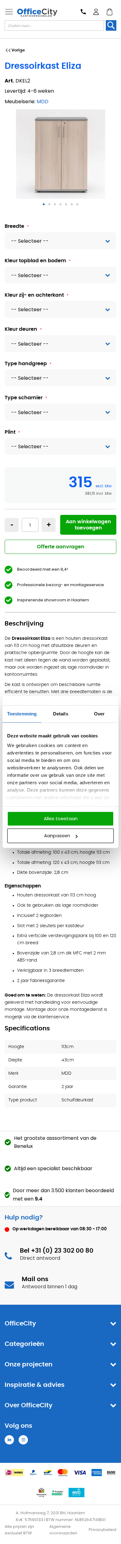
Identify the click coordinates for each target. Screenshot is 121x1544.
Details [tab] (60, 713)
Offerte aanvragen (60, 546)
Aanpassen (57, 835)
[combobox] (54, 25)
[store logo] (37, 12)
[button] (44, 204)
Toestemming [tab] (22, 713)
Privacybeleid (102, 1530)
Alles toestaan (61, 818)
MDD (42, 101)
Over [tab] (99, 713)
